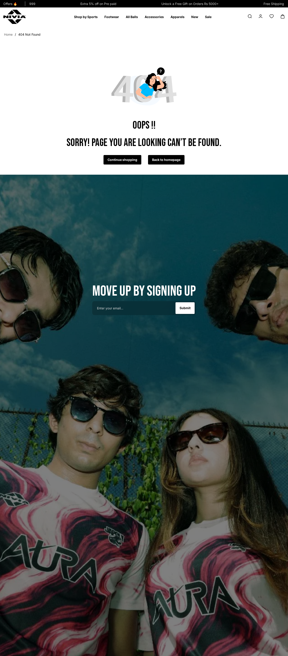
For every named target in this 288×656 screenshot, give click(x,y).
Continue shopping (122, 160)
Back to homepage (166, 160)
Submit (185, 308)
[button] (86, 16)
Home (8, 34)
